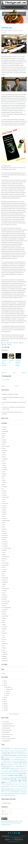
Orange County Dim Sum (7, 734)
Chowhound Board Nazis (7, 723)
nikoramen (4, 558)
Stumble (5, 344)
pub (3, 573)
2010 (5, 701)
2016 (5, 681)
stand (3, 620)
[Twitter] (8, 833)
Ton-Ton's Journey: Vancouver (8, 738)
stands (3, 622)
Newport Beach (5, 556)
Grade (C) (4, 512)
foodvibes (4, 495)
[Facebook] (10, 833)
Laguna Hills (5, 535)
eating (3, 484)
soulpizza (4, 618)
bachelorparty (5, 431)
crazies (3, 471)
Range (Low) (5, 580)
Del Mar (4, 476)
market (3, 552)
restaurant (4, 590)
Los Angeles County (6, 548)
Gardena (4, 505)
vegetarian (4, 652)
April (7, 695)
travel (3, 641)
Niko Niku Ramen (6, 732)
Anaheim (4, 429)
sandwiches (4, 609)
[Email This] (4, 347)
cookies (4, 463)
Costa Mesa (4, 469)
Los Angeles (5, 546)
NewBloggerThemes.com (14, 841)
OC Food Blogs (5, 563)
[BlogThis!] (6, 347)
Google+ (22, 342)
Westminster (5, 660)
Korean (3, 531)
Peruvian (4, 569)
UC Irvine (18, 56)
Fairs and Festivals (6, 728)
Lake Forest (4, 537)
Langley (4, 539)
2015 (5, 683)
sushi (3, 631)
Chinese (4, 456)
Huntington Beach (6, 520)
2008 (5, 705)
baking (3, 435)
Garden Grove (5, 503)
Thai (3, 635)
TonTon (4, 637)
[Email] (19, 833)
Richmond (4, 594)
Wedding (4, 656)
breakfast (4, 442)
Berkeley (4, 439)
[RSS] (16, 833)
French (3, 499)
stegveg (4, 624)
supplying (4, 628)
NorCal (3, 560)
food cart (4, 493)
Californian (4, 450)
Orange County (5, 565)
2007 (5, 707)
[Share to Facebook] (8, 347)
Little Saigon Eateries (6, 730)
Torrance (4, 639)
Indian (3, 522)
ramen (3, 575)
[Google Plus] (12, 833)
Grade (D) (4, 514)
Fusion (3, 501)
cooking (4, 465)
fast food (4, 490)
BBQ (3, 437)
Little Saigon (5, 541)
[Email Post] (2, 347)
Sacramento (4, 597)
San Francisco (5, 603)
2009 (5, 703)
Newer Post (4, 372)
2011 (5, 699)
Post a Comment (5, 379)
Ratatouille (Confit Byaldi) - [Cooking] (10, 394)
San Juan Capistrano (6, 607)
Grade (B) (4, 510)
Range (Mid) (4, 582)
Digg (10, 344)
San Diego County (6, 601)
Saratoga (4, 614)
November (8, 687)
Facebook (10, 342)
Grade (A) (4, 507)
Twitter (16, 342)
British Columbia (5, 446)
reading (17, 30)
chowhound (4, 459)
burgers (4, 448)
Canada (3, 452)
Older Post (24, 372)
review (3, 592)
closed (3, 461)
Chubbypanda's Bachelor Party (8, 725)
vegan (3, 650)
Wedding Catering (6, 740)
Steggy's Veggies (6, 736)
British (3, 444)
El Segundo (4, 486)
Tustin (3, 645)
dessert (4, 480)
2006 (5, 710)
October (7, 691)
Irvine (3, 524)
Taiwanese (4, 633)
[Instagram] (14, 833)
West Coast (4, 658)
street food (4, 626)
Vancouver (4, 647)
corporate (4, 467)
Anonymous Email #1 (6, 803)
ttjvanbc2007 (5, 643)
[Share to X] (7, 347)
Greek (3, 516)
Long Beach (4, 543)
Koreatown (4, 533)
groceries (4, 518)
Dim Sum (4, 482)
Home (14, 372)
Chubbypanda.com (22, 70)
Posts (4, 811)
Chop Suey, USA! (6, 28)
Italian (3, 526)
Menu (3, 7)
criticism (4, 473)
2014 (5, 685)
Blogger (16, 714)
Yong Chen (18, 58)
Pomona (4, 571)
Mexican (4, 554)
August (7, 693)
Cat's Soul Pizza (5, 721)
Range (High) (5, 577)
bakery (3, 433)
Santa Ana (4, 611)
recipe (3, 586)
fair (3, 488)
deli (3, 478)
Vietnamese (4, 654)
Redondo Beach (5, 588)
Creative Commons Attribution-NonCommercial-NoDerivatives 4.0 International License (12, 822)
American (4, 427)
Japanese (4, 529)
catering (4, 454)
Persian (4, 567)
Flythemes (12, 839)
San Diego (4, 599)
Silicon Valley (5, 616)
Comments (5, 813)
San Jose (4, 605)
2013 (5, 697)
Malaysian (4, 550)
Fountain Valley (5, 497)
